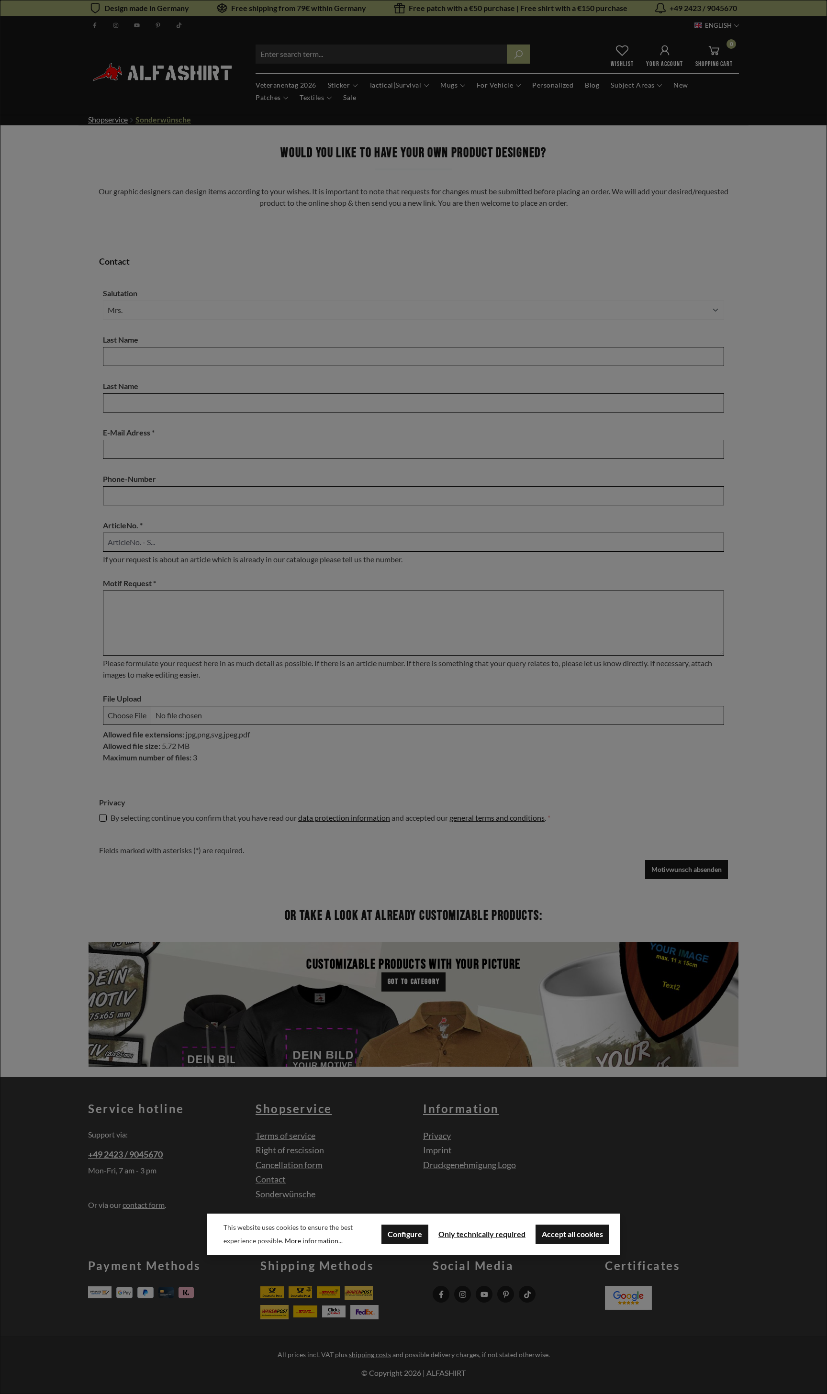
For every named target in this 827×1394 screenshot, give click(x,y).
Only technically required (481, 1233)
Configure (405, 1233)
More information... (314, 1241)
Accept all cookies (572, 1233)
